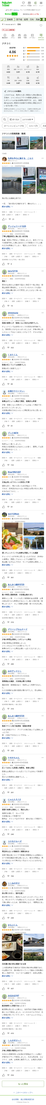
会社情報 (15, 1099)
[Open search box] (4, 119)
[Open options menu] (42, 158)
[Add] (41, 25)
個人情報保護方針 (27, 1099)
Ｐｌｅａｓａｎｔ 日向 (11, 24)
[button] (8, 142)
